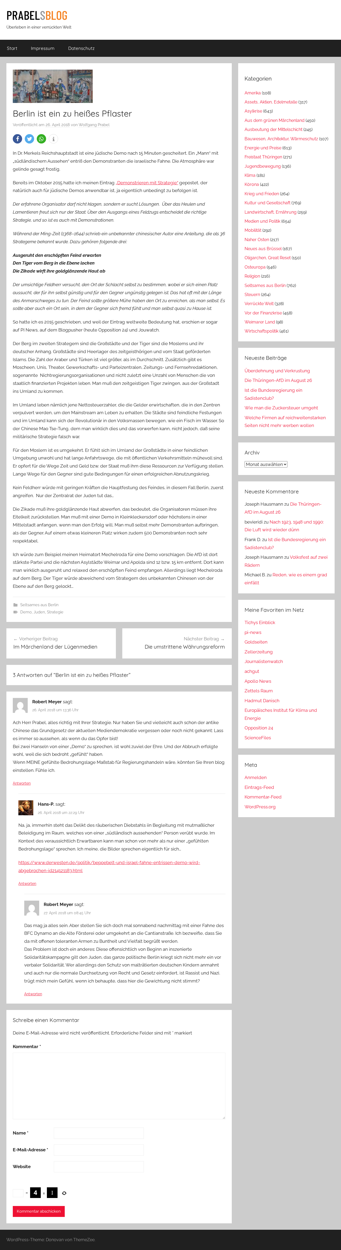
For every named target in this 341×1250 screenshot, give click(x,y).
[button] (17, 138)
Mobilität (253, 230)
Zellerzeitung (259, 651)
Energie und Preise (263, 147)
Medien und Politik (262, 221)
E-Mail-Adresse (30, 1149)
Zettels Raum (259, 690)
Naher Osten (257, 239)
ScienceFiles (258, 737)
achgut (252, 671)
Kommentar (27, 1046)
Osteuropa (255, 267)
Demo (26, 612)
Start (12, 48)
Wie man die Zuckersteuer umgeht (281, 407)
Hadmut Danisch (262, 700)
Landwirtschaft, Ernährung (271, 212)
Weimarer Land (260, 322)
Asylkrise (253, 111)
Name (21, 1133)
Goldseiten (256, 642)
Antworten (22, 783)
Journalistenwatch (264, 661)
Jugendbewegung (263, 166)
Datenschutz (81, 48)
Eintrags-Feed (259, 787)
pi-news (253, 632)
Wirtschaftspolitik (261, 331)
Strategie (55, 612)
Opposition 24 (259, 727)
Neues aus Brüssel (263, 248)
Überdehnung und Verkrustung (277, 370)
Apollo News (258, 681)
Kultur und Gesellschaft (267, 202)
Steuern (252, 294)
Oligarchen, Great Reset (268, 257)
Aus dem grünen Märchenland (275, 120)
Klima (250, 175)
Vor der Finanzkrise (263, 313)
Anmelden (256, 777)
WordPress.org (260, 806)
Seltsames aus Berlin (39, 604)
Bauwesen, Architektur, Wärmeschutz (281, 138)
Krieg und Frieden (262, 193)
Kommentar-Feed (263, 797)
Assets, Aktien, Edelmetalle (271, 102)
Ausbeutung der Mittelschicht (273, 129)
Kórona (252, 184)
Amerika (253, 92)
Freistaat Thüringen (263, 156)
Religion (252, 276)
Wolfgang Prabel (94, 124)
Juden (39, 612)
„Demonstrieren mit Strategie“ (147, 182)
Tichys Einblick (260, 622)
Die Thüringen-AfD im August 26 (278, 380)
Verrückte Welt (259, 303)
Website (22, 1166)
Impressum (43, 48)
